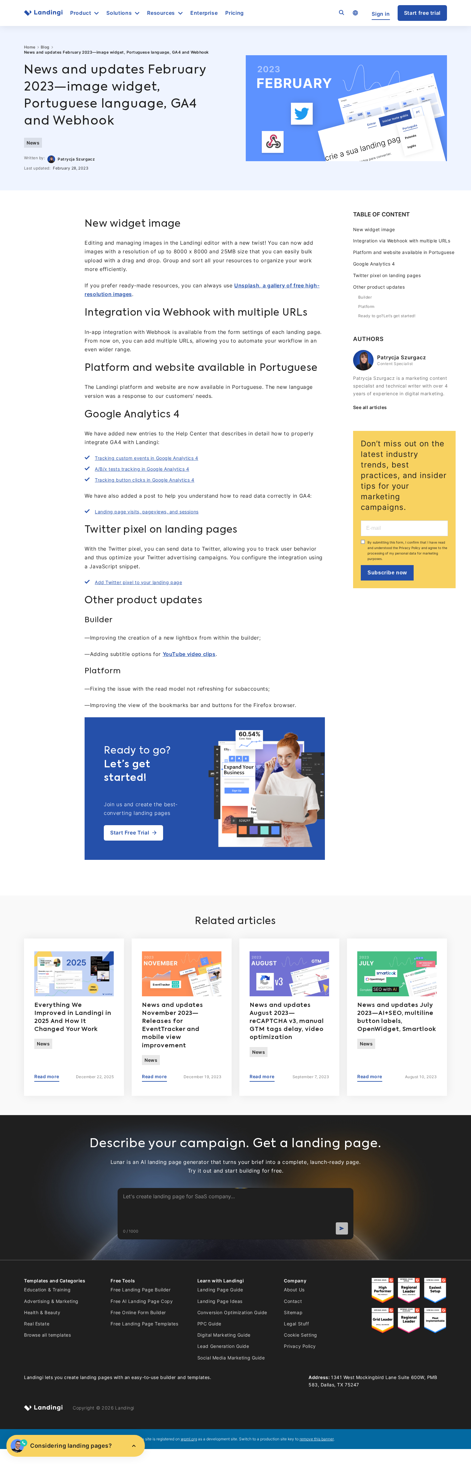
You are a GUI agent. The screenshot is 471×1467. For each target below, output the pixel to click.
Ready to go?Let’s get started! (386, 315)
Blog (45, 47)
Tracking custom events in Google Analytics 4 (146, 458)
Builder (365, 297)
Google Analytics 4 (374, 263)
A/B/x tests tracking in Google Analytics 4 (142, 469)
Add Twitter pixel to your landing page (138, 582)
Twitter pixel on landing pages (387, 275)
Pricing (234, 13)
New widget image (374, 229)
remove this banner (317, 1438)
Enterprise (204, 13)
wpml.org (189, 1438)
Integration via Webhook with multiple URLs (401, 240)
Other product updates (379, 287)
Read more (46, 1076)
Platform (366, 306)
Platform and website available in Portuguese (403, 252)
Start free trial (422, 13)
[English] (355, 13)
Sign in (381, 14)
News (33, 142)
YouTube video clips (189, 654)
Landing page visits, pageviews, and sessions (147, 511)
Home (30, 47)
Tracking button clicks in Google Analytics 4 (144, 480)
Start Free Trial (129, 833)
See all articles (370, 407)
